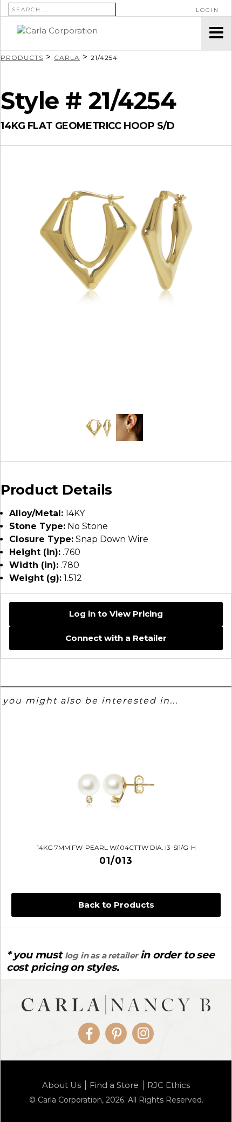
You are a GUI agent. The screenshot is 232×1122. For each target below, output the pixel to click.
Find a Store (114, 1085)
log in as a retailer (101, 955)
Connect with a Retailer (116, 638)
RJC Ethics (168, 1085)
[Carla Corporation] (101, 33)
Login (207, 9)
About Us (61, 1085)
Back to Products (116, 905)
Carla (67, 57)
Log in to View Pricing (116, 614)
